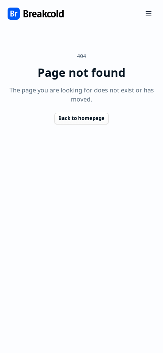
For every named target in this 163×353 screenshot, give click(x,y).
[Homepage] (36, 14)
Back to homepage (81, 118)
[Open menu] (148, 13)
